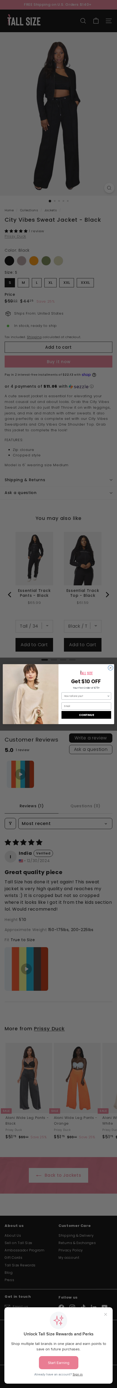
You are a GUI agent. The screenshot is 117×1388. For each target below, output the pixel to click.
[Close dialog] (110, 667)
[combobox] (85, 696)
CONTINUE (86, 715)
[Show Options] (108, 696)
